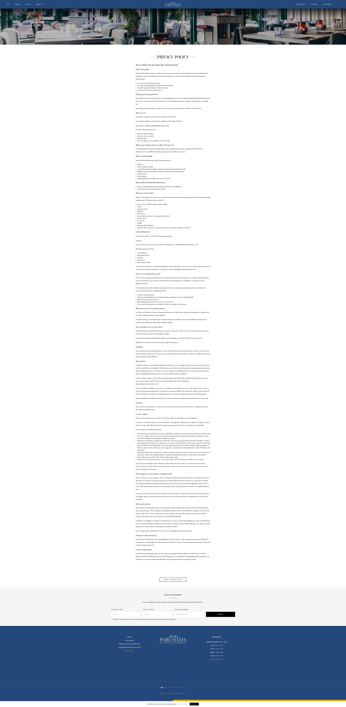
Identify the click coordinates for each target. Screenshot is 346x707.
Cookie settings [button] (183, 704)
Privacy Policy (171, 619)
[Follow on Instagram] (175, 669)
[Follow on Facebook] (171, 669)
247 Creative (171, 693)
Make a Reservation (173, 579)
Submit (220, 614)
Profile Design (181, 693)
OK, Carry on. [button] (194, 704)
